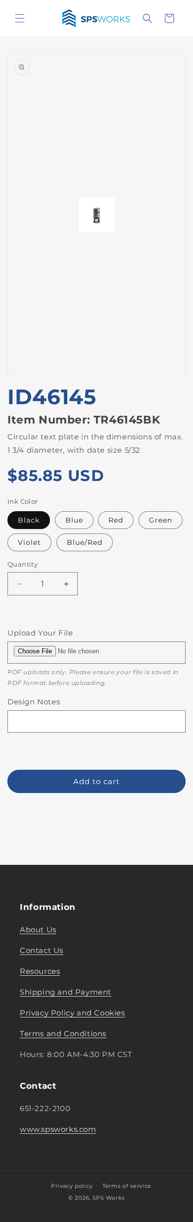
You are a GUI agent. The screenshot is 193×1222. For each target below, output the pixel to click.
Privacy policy (72, 1185)
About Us (38, 929)
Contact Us (41, 950)
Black (29, 520)
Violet (29, 542)
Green (160, 520)
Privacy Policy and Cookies (72, 1012)
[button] (20, 18)
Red (115, 520)
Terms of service (126, 1185)
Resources (40, 971)
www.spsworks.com (58, 1129)
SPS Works (109, 1197)
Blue (74, 520)
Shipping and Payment (65, 992)
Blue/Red (84, 542)
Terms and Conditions (63, 1033)
